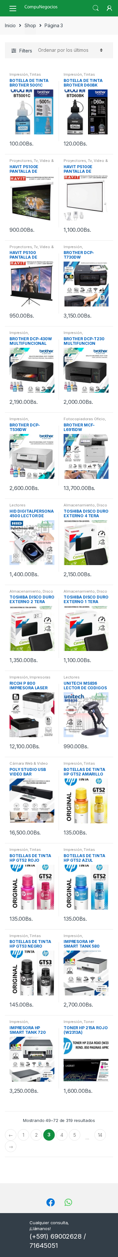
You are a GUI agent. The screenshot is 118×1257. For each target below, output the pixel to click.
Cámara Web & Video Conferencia (29, 765)
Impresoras (40, 677)
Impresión (19, 74)
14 (100, 1135)
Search (95, 8)
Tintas (35, 74)
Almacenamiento (79, 505)
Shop (30, 25)
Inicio (10, 25)
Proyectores (21, 160)
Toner (89, 1021)
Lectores (18, 505)
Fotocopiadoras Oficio (84, 419)
